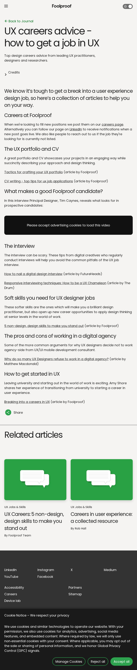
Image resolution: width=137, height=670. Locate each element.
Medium (110, 570)
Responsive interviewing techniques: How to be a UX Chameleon (55, 283)
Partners (75, 587)
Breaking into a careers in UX (27, 402)
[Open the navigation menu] (6, 6)
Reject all (98, 661)
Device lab (12, 600)
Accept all (122, 661)
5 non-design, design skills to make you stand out (44, 326)
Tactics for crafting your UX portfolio (33, 172)
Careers (10, 594)
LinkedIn (76, 129)
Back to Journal (21, 21)
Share (18, 412)
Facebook (45, 576)
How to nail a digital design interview (33, 274)
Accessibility (14, 587)
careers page (112, 124)
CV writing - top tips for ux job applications (38, 181)
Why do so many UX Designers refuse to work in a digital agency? (56, 359)
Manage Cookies (68, 661)
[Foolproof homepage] (61, 6)
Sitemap (75, 594)
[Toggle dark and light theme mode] (128, 6)
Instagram (45, 570)
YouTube (11, 576)
